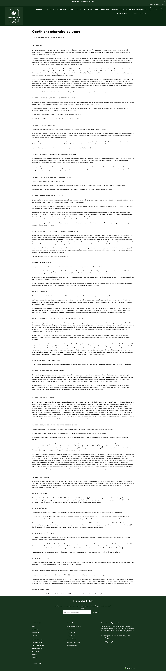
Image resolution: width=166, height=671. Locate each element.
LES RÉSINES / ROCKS (85, 9)
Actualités (133, 14)
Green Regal (39, 663)
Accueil (39, 9)
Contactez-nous (70, 630)
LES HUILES (71, 9)
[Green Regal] (14, 16)
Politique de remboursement (73, 633)
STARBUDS (143, 14)
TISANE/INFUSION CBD (119, 9)
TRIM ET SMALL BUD (101, 9)
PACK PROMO (61, 9)
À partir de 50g (121, 14)
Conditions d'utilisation (72, 639)
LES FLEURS (48, 9)
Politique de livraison (71, 636)
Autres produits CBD (138, 9)
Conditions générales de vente (74, 626)
